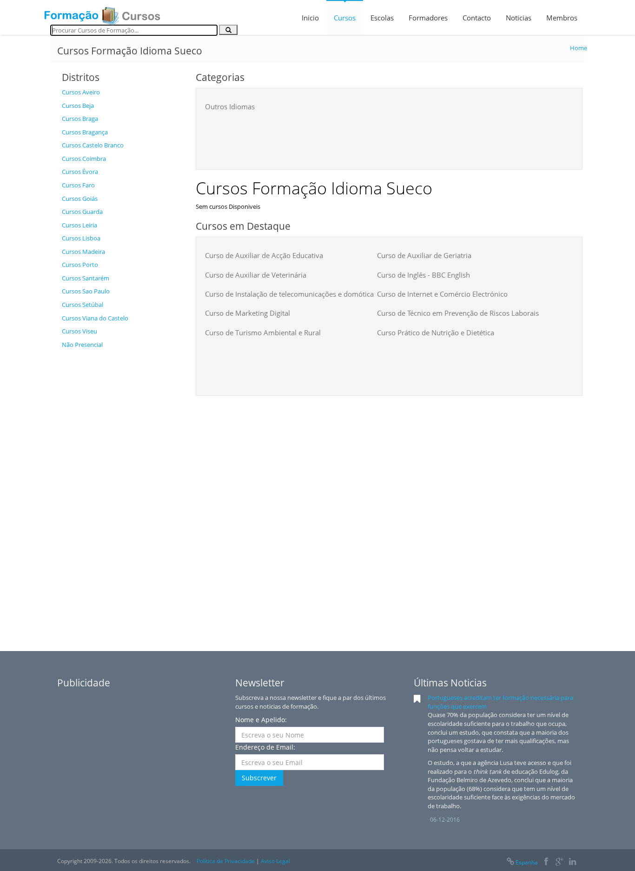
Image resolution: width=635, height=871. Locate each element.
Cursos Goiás (80, 198)
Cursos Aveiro (81, 92)
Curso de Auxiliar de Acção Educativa (264, 255)
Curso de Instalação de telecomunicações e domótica (289, 294)
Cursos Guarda (82, 211)
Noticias (518, 17)
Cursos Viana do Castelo (95, 318)
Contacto (477, 17)
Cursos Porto (80, 264)
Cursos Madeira (83, 251)
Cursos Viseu (79, 331)
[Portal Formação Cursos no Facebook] (546, 862)
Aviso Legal (275, 861)
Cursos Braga (80, 118)
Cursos (345, 17)
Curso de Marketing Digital (247, 313)
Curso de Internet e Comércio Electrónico (442, 294)
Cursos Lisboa (81, 238)
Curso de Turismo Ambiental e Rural (263, 332)
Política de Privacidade (226, 861)
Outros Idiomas (230, 106)
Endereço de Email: (265, 747)
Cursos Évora (80, 171)
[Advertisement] (122, 492)
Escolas (382, 17)
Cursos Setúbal (82, 304)
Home (578, 48)
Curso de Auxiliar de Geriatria (424, 255)
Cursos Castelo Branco (93, 145)
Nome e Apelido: (261, 719)
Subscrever (259, 777)
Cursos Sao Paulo (86, 291)
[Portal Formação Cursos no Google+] (559, 862)
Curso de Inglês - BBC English (423, 274)
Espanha (527, 862)
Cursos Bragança (85, 132)
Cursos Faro (78, 185)
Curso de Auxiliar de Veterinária (255, 274)
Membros (561, 17)
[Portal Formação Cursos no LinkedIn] (572, 862)
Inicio (310, 17)
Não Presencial (82, 344)
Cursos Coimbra (84, 158)
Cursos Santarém (85, 278)
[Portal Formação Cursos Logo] (102, 13)
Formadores (428, 17)
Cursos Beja (78, 105)
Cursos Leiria (79, 225)
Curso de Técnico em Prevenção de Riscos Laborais (458, 313)
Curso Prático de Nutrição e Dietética (435, 332)
